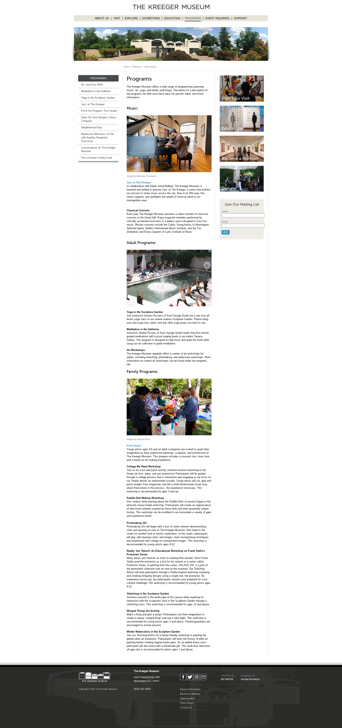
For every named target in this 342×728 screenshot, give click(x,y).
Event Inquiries (217, 18)
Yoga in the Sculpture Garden (98, 97)
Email (225, 221)
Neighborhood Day (91, 127)
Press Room (186, 703)
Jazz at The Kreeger (92, 104)
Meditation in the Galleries (96, 91)
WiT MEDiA (227, 679)
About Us (102, 18)
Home (126, 66)
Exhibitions (151, 18)
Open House (150, 66)
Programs (193, 18)
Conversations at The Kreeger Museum (98, 149)
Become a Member (190, 694)
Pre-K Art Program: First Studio (99, 110)
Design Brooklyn (250, 679)
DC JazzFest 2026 (92, 84)
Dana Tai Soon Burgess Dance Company (98, 119)
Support (240, 18)
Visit (116, 18)
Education (172, 18)
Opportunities (187, 698)
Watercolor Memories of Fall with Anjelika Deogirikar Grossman (97, 137)
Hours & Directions (190, 689)
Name (225, 211)
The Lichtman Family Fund (96, 157)
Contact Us (186, 707)
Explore (131, 18)
